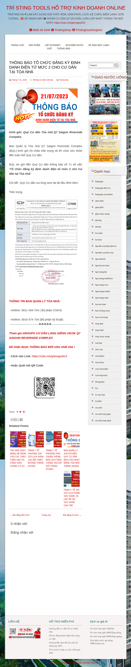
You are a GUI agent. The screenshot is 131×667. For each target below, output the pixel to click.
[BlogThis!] (15, 419)
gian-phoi (99, 207)
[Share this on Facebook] (17, 412)
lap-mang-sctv (101, 285)
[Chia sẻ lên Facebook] (21, 419)
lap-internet (100, 259)
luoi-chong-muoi (102, 310)
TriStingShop (62, 30)
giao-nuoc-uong (102, 214)
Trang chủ (17, 45)
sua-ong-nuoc (101, 375)
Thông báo (63, 48)
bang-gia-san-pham (104, 194)
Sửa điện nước (74, 45)
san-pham (99, 356)
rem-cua (99, 349)
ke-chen (99, 233)
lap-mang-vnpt (101, 298)
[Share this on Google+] (24, 412)
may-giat (99, 323)
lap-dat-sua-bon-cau (104, 252)
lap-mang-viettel (102, 291)
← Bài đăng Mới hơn (19, 515)
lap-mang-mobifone (104, 278)
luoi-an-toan (100, 304)
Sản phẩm (35, 45)
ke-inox (98, 239)
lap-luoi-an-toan (102, 265)
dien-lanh (99, 201)
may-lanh (99, 330)
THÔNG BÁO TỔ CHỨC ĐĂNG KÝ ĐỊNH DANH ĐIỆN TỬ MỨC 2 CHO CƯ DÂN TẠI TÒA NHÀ (44, 67)
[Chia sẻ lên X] (18, 419)
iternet (98, 227)
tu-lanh (98, 401)
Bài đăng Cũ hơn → (72, 515)
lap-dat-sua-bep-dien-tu (105, 246)
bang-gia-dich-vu (102, 188)
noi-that (98, 343)
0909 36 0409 (41, 30)
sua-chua (99, 362)
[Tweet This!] (20, 412)
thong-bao (64, 80)
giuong (98, 220)
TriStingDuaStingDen (88, 30)
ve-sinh (98, 407)
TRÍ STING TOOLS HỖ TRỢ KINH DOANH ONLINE (65, 8)
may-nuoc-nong (102, 336)
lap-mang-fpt (101, 272)
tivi (96, 388)
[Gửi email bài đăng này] (12, 419)
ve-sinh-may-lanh (103, 420)
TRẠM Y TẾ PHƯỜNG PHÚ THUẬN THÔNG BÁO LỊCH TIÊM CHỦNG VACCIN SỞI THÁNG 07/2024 (54, 459)
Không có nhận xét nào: (43, 80)
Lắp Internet (53, 45)
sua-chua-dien (101, 369)
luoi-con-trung (101, 317)
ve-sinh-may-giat (103, 414)
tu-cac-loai (100, 395)
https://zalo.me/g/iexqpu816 (69, 22)
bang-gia (99, 181)
